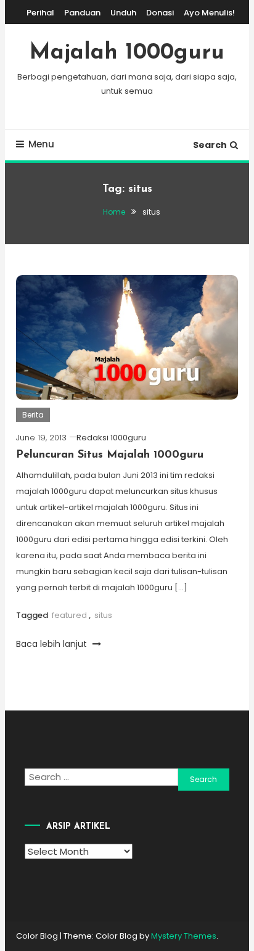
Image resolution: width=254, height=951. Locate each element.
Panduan (82, 13)
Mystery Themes (183, 936)
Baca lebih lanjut (52, 644)
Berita (33, 415)
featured (69, 615)
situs (103, 615)
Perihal (40, 13)
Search (210, 145)
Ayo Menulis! (209, 13)
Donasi (160, 13)
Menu (41, 144)
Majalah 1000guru (127, 53)
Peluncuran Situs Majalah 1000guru (109, 455)
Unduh (123, 13)
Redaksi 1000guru (111, 437)
